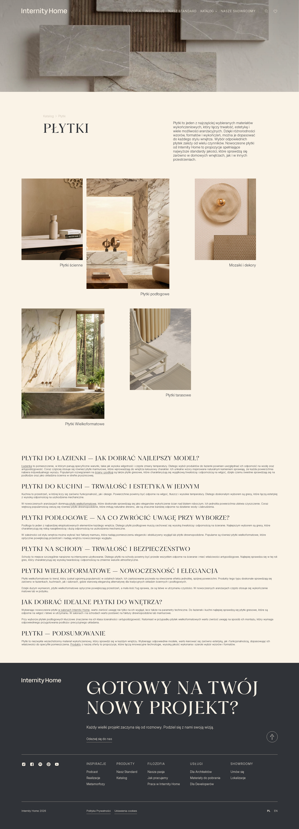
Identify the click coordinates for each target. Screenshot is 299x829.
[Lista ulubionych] (275, 11)
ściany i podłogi (104, 472)
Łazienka (27, 466)
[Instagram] (24, 764)
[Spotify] (40, 764)
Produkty (75, 644)
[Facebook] (32, 764)
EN (276, 810)
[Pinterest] (48, 764)
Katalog (48, 116)
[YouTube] (57, 764)
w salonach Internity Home (74, 609)
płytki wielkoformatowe (82, 503)
